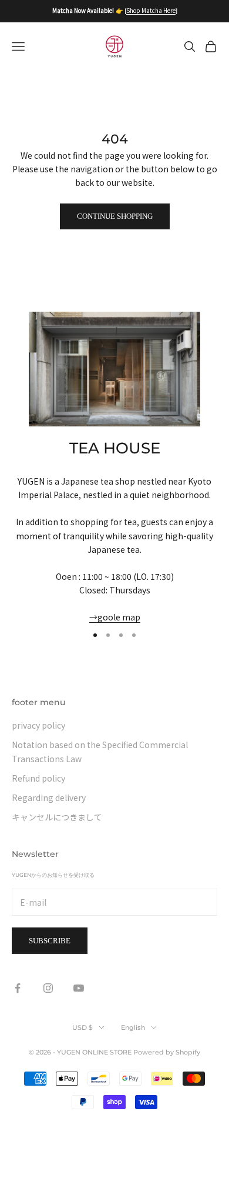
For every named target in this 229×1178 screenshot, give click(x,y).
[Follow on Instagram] (48, 988)
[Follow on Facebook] (17, 988)
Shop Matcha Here (151, 10)
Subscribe (49, 940)
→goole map (114, 617)
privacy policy (38, 725)
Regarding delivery (49, 797)
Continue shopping (115, 216)
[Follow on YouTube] (79, 988)
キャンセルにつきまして (57, 817)
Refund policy (38, 778)
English (133, 1027)
